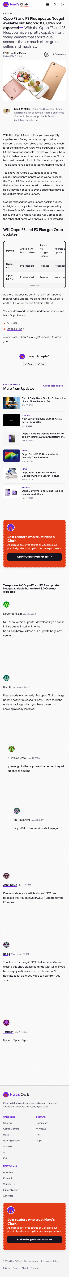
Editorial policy (10, 1190)
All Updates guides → (54, 385)
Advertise (8, 1195)
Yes (30, 364)
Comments (59, 54)
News (6, 1134)
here (20, 315)
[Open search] (54, 4)
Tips (38, 1134)
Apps (39, 1140)
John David (10, 885)
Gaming (7, 1123)
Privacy (6, 1268)
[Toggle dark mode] (62, 4)
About (25, 1268)
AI (4, 1152)
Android (7, 1146)
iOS (5, 1158)
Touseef (8, 1031)
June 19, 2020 (29, 614)
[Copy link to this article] (46, 54)
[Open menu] (48, 4)
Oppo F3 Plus (14, 329)
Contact (7, 1178)
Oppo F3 (12, 323)
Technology (42, 1123)
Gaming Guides (11, 1140)
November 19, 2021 (20, 954)
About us (8, 1172)
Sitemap (35, 1268)
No (42, 364)
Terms (16, 1268)
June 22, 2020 (37, 820)
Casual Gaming (11, 1128)
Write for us (9, 1184)
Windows (41, 1128)
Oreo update (20, 298)
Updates (7, 13)
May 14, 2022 (21, 1032)
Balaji (6, 954)
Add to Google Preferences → (34, 556)
